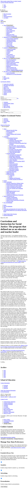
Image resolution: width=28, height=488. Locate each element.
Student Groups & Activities (12, 62)
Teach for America (10, 193)
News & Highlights (7, 202)
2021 (4, 375)
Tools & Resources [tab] (7, 16)
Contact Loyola (4, 399)
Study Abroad (9, 54)
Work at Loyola (7, 89)
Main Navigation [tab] (7, 14)
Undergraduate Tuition (8, 103)
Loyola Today (6, 121)
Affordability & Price (11, 41)
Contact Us (11, 175)
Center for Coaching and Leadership (14, 188)
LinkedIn (5, 386)
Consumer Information (8, 420)
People (10, 176)
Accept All (3, 438)
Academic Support (10, 55)
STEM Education (10, 174)
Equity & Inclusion (10, 30)
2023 (4, 373)
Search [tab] (5, 15)
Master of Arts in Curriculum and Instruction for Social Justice (13, 261)
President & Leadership (11, 35)
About (4, 25)
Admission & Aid (7, 37)
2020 (4, 377)
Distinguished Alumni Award (13, 191)
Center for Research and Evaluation (14, 185)
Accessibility (6, 422)
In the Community (7, 182)
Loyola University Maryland (7, 2)
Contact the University (8, 84)
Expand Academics (13, 47)
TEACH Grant (9, 201)
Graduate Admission (11, 40)
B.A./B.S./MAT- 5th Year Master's (17, 145)
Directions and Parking (8, 85)
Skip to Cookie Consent (15, 1)
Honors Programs (10, 57)
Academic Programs (11, 49)
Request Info (6, 78)
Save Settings (4, 486)
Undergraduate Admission (12, 38)
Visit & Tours (9, 45)
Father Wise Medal (10, 192)
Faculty (8, 53)
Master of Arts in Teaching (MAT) (17, 161)
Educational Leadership (14, 156)
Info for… (4, 10)
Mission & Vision (10, 34)
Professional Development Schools (14, 184)
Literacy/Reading (13, 160)
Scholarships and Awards (12, 198)
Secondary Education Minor (15, 149)
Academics (5, 47)
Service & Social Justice (11, 68)
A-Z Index (5, 406)
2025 (4, 370)
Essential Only (10, 438)
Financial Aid (9, 42)
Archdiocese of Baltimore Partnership (14, 195)
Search (2, 22)
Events (7, 189)
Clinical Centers (7, 410)
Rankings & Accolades (11, 28)
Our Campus (9, 29)
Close (2, 20)
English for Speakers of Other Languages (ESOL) (16, 167)
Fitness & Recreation (11, 63)
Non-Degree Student (14, 169)
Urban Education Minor (14, 152)
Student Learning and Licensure (13, 134)
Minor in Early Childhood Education (17, 147)
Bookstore (5, 104)
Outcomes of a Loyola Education (13, 74)
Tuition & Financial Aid (8, 196)
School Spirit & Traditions (12, 65)
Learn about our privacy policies (8, 437)
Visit (4, 5)
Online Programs (10, 173)
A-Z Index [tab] (5, 17)
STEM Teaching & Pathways (16, 179)
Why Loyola (9, 43)
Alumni (5, 93)
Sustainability (9, 32)
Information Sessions (14, 170)
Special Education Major (14, 141)
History (8, 33)
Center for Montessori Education (13, 187)
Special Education (13, 165)
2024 (4, 371)
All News (5, 118)
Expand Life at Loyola (15, 58)
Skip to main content (5, 1)
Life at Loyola (6, 58)
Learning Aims (12, 139)
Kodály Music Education (15, 157)
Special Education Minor (14, 151)
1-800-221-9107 (12, 396)
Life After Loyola (7, 71)
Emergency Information (8, 412)
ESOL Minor (12, 148)
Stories (5, 122)
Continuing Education (11, 171)
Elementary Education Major (15, 140)
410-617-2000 (4, 396)
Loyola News (6, 408)
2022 (4, 374)
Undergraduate (9, 50)
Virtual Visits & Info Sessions (10, 214)
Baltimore (8, 66)
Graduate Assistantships (11, 197)
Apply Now (3, 390)
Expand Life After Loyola (17, 71)
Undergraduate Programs (12, 138)
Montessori (11, 162)
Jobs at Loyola (6, 107)
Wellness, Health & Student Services (14, 70)
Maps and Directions (8, 409)
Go (17, 98)
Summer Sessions (10, 46)
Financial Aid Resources (14, 178)
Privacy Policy (6, 419)
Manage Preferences (18, 438)
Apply (4, 6)
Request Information (8, 215)
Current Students (7, 90)
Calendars (5, 86)
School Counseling (13, 163)
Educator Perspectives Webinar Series (14, 183)
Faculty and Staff (7, 92)
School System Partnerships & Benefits (15, 200)
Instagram (5, 388)
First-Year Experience (11, 59)
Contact (8, 135)
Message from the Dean (11, 130)
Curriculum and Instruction (15, 154)
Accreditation (9, 132)
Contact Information (5, 383)
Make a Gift (6, 88)
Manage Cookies (7, 423)
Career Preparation (10, 73)
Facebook (5, 385)
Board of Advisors (10, 131)
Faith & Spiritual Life (11, 67)
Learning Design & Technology (16, 158)
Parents (5, 94)
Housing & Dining (10, 61)
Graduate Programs (10, 153)
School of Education (5, 125)
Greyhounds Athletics (5, 81)
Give (4, 7)
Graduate (8, 51)
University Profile (10, 26)
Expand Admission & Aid (17, 37)
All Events (5, 120)
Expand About (10, 25)
